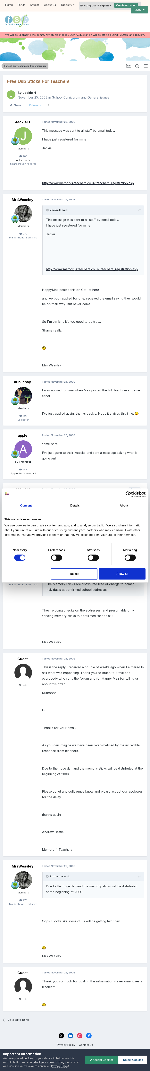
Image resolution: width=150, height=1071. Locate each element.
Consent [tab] (26, 505)
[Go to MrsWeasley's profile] (23, 213)
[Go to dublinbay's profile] (23, 395)
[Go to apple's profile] (23, 449)
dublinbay (22, 382)
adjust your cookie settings (49, 1062)
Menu (139, 9)
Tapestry (67, 4)
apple (22, 435)
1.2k (24, 415)
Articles (34, 4)
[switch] (56, 558)
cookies (28, 1058)
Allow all (122, 573)
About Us (50, 4)
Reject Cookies (132, 1059)
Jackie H (29, 93)
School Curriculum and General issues (80, 97)
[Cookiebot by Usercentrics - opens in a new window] (128, 494)
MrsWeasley (22, 200)
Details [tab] (75, 505)
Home (9, 4)
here (95, 290)
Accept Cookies (102, 1059)
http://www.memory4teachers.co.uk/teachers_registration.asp (88, 183)
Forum (21, 4)
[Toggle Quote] (47, 210)
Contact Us (86, 1044)
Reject (74, 573)
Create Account (126, 5)
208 (24, 156)
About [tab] (124, 505)
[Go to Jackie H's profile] (11, 94)
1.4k (24, 469)
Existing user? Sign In (95, 5)
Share (16, 105)
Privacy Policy (66, 1044)
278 (24, 233)
